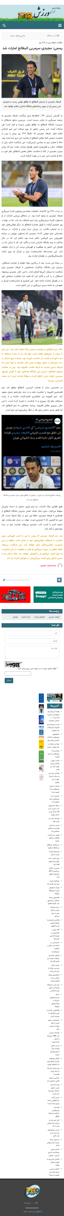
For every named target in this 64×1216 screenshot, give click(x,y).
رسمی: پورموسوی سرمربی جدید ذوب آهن (53, 1133)
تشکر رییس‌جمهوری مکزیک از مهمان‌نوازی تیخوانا (54, 1000)
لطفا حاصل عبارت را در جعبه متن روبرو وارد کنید (38, 668)
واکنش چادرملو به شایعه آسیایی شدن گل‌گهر (53, 923)
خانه (36, 1203)
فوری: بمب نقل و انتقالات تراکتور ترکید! (53, 838)
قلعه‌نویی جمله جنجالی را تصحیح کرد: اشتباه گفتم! (53, 900)
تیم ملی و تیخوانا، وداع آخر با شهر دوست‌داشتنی (53, 988)
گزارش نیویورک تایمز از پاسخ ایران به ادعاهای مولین (53, 1061)
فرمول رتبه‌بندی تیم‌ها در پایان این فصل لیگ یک (53, 958)
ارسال (9, 680)
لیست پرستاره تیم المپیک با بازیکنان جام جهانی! (53, 727)
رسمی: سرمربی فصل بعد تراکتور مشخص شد (53, 828)
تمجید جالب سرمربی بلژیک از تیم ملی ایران (53, 968)
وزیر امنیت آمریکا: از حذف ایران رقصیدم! (53, 1071)
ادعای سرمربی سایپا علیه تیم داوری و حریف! (54, 1172)
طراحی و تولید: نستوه (30, 1211)
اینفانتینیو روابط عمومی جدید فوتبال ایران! (54, 978)
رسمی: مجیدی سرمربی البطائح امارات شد (32, 48)
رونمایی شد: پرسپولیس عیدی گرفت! (53, 753)
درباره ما (27, 1203)
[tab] (54, 706)
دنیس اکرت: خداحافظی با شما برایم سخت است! (53, 1100)
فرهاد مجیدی (54, 617)
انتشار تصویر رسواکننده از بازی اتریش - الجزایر (53, 1152)
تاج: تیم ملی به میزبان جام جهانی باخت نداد (53, 1123)
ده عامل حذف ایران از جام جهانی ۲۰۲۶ (53, 1142)
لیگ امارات (25, 617)
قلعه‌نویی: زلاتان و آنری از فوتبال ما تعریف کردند (53, 1013)
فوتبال (15, 617)
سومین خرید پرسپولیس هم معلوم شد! (54, 799)
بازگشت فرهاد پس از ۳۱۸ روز (50, 42)
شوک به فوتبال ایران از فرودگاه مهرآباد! (54, 890)
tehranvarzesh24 (32, 13)
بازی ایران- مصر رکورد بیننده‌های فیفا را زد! (53, 861)
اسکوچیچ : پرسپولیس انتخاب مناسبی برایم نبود (53, 737)
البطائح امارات (39, 617)
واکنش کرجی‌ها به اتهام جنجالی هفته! (53, 1162)
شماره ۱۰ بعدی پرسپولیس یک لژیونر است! (54, 789)
